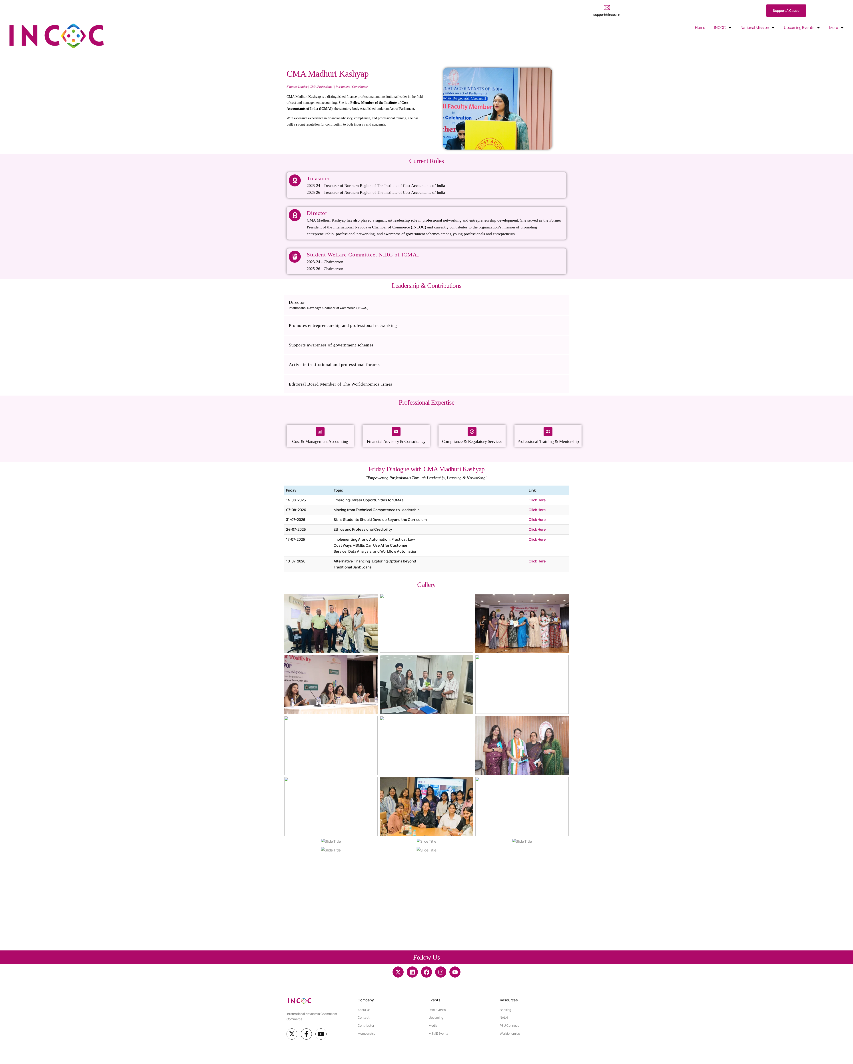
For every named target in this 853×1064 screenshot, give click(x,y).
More (833, 27)
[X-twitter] (398, 972)
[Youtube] (454, 972)
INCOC (720, 27)
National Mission (755, 27)
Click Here (537, 500)
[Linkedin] (412, 972)
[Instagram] (440, 972)
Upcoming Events (799, 27)
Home (700, 27)
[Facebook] (426, 972)
